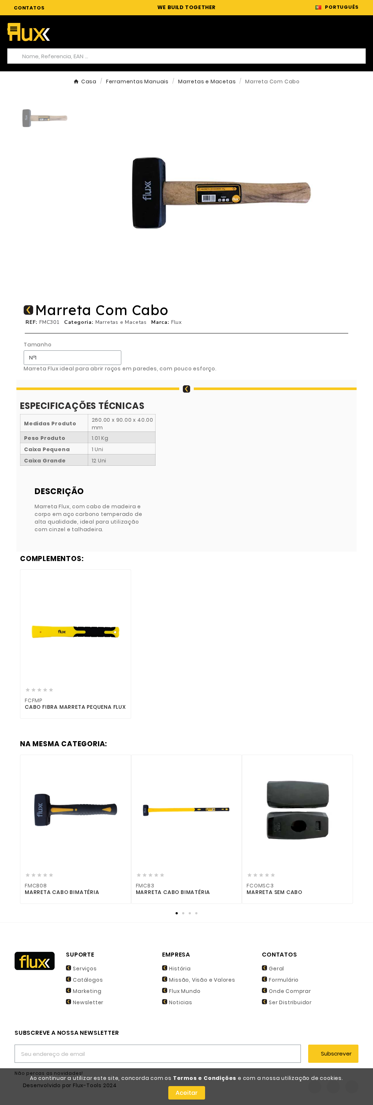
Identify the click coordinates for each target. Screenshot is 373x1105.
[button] (98, 193)
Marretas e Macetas (121, 322)
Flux (176, 322)
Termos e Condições (204, 1078)
